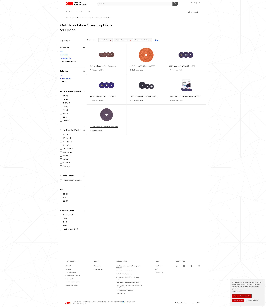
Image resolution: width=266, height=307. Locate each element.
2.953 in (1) (66, 121)
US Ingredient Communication (124, 290)
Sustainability (69, 279)
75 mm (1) (66, 159)
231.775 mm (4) (68, 149)
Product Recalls (120, 293)
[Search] (175, 4)
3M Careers (69, 269)
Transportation (122, 40)
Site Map (157, 269)
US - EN (193, 2)
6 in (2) (65, 113)
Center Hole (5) (68, 215)
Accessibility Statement (103, 301)
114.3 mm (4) (67, 141)
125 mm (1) (66, 156)
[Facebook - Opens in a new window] (191, 266)
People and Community (72, 282)
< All (61, 51)
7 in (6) (65, 96)
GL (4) (65, 218)
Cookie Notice (237, 291)
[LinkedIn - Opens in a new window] (176, 266)
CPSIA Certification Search (124, 274)
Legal (74, 301)
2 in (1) (65, 117)
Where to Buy (159, 272)
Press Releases (98, 269)
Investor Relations (70, 272)
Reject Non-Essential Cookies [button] (242, 296)
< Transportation (65, 78)
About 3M (68, 266)
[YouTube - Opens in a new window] (183, 266)
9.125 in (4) (66, 103)
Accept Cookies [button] (238, 300)
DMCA (93, 301)
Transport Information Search (124, 271)
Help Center (158, 266)
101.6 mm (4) (67, 145)
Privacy (79, 301)
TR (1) (65, 225)
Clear (156, 40)
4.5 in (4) (66, 110)
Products (69, 12)
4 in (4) (65, 106)
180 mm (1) (66, 163)
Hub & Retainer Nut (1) (70, 229)
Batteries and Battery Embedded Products (128, 282)
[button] (252, 300)
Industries (80, 12)
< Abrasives (64, 55)
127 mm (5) (66, 134)
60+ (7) (65, 197)
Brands (91, 12)
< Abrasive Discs (65, 58)
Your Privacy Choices (116, 301)
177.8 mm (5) (67, 138)
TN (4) (65, 222)
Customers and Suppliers (72, 275)
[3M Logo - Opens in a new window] (77, 4)
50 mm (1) (66, 166)
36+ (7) (65, 194)
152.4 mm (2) (67, 152)
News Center (97, 266)
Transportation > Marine (141, 40)
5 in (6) (65, 99)
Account (194, 12)
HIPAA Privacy (86, 301)
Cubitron (104, 40)
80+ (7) (65, 201)
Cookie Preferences (131, 301)
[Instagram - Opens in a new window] (199, 266)
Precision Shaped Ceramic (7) (72, 180)
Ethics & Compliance (71, 285)
